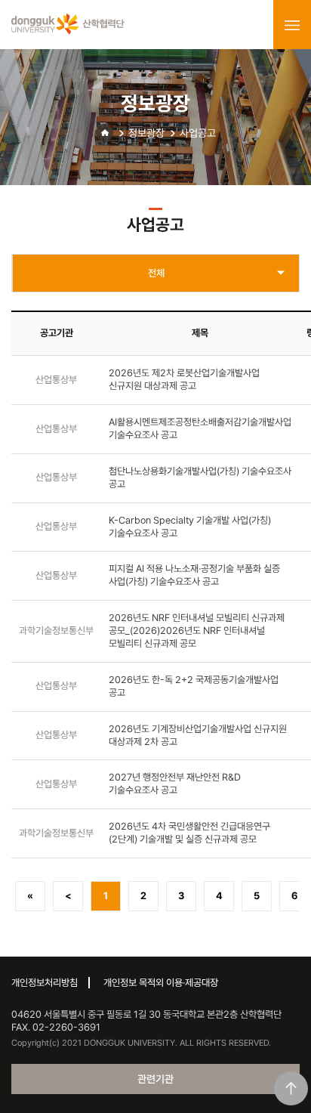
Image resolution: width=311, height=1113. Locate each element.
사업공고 (198, 133)
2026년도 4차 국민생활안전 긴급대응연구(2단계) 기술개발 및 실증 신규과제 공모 (189, 833)
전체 (156, 273)
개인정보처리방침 (44, 982)
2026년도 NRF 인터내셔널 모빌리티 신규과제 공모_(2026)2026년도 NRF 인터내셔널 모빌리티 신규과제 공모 (197, 630)
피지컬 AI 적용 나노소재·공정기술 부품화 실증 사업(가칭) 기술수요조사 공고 (194, 575)
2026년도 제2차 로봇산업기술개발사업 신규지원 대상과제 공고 (184, 379)
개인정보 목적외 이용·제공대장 (160, 982)
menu (292, 25)
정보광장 (146, 133)
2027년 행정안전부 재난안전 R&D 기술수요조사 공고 (175, 783)
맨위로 (291, 1088)
